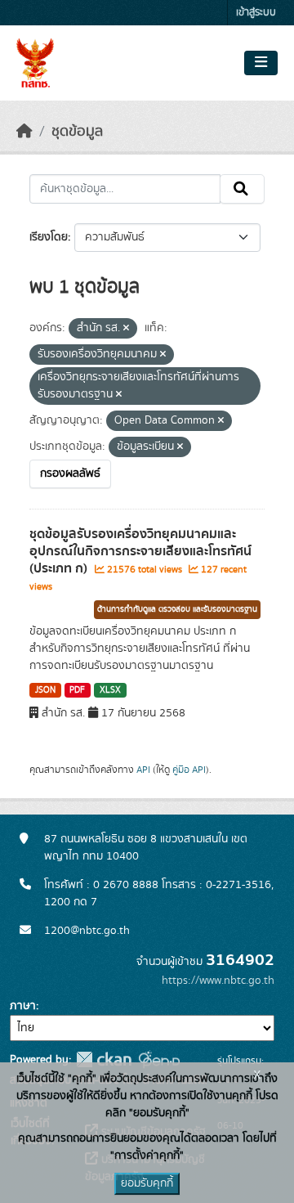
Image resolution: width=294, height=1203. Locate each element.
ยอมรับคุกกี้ (147, 1183)
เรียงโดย (48, 237)
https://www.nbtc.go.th (218, 980)
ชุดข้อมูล (77, 131)
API (143, 769)
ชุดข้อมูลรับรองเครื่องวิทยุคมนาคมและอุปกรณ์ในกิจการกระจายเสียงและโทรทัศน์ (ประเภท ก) (140, 551)
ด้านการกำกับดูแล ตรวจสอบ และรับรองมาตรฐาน (177, 609)
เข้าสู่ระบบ (256, 12)
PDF (77, 690)
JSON (45, 690)
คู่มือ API (189, 769)
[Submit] (242, 189)
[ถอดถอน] (126, 328)
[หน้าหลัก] (24, 131)
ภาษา (23, 1006)
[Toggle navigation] (261, 63)
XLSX (110, 690)
